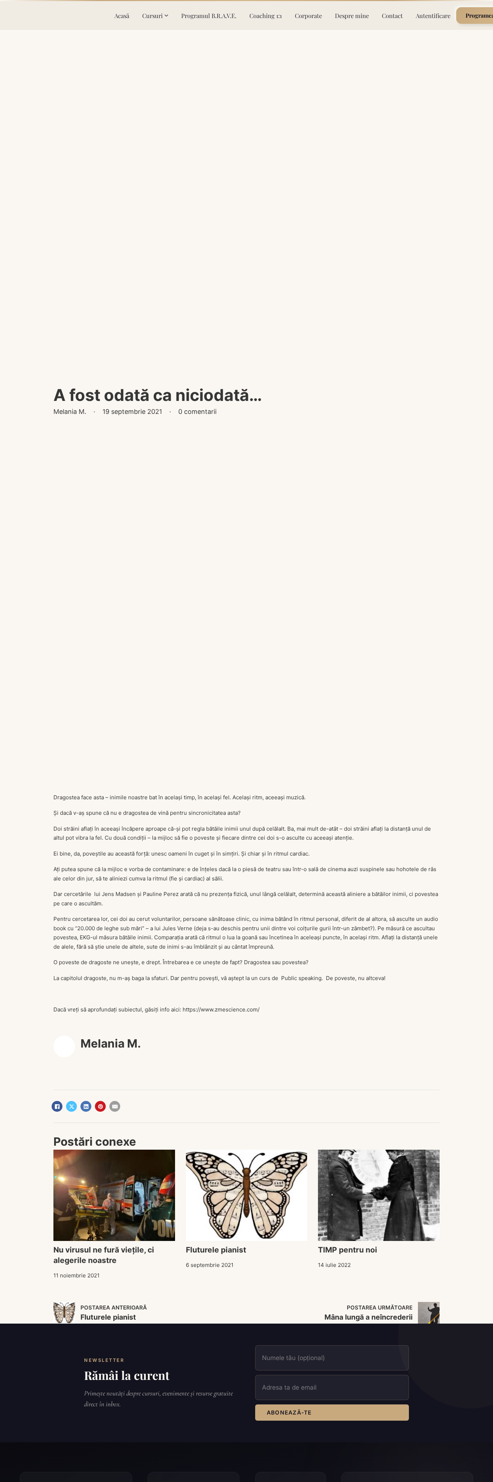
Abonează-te (289, 1412)
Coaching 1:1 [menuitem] (265, 15)
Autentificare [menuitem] (433, 15)
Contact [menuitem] (392, 15)
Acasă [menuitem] (121, 15)
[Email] (114, 1106)
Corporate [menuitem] (308, 15)
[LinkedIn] (85, 1106)
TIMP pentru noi (347, 1249)
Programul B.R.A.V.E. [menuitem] (208, 15)
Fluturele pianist (216, 1249)
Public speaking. (301, 978)
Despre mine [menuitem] (352, 15)
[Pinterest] (100, 1106)
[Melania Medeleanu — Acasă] (62, 15)
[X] (71, 1106)
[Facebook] (57, 1106)
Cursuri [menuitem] (152, 15)
